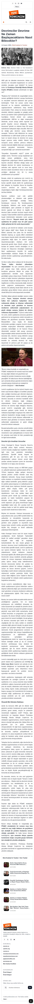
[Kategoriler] (30, 22)
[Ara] (26, 22)
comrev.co (6, 951)
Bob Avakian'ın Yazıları (19, 45)
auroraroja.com (7, 961)
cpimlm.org (6, 948)
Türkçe (17, 6)
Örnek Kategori (7, 972)
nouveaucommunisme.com (10, 953)
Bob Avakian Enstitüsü (9, 963)
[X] (15, 3)
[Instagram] (18, 3)
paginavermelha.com (9, 958)
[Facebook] (13, 3)
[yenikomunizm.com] (17, 14)
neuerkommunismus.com (10, 956)
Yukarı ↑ (5, 999)
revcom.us (6, 946)
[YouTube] (21, 3)
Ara (30, 987)
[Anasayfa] (4, 22)
